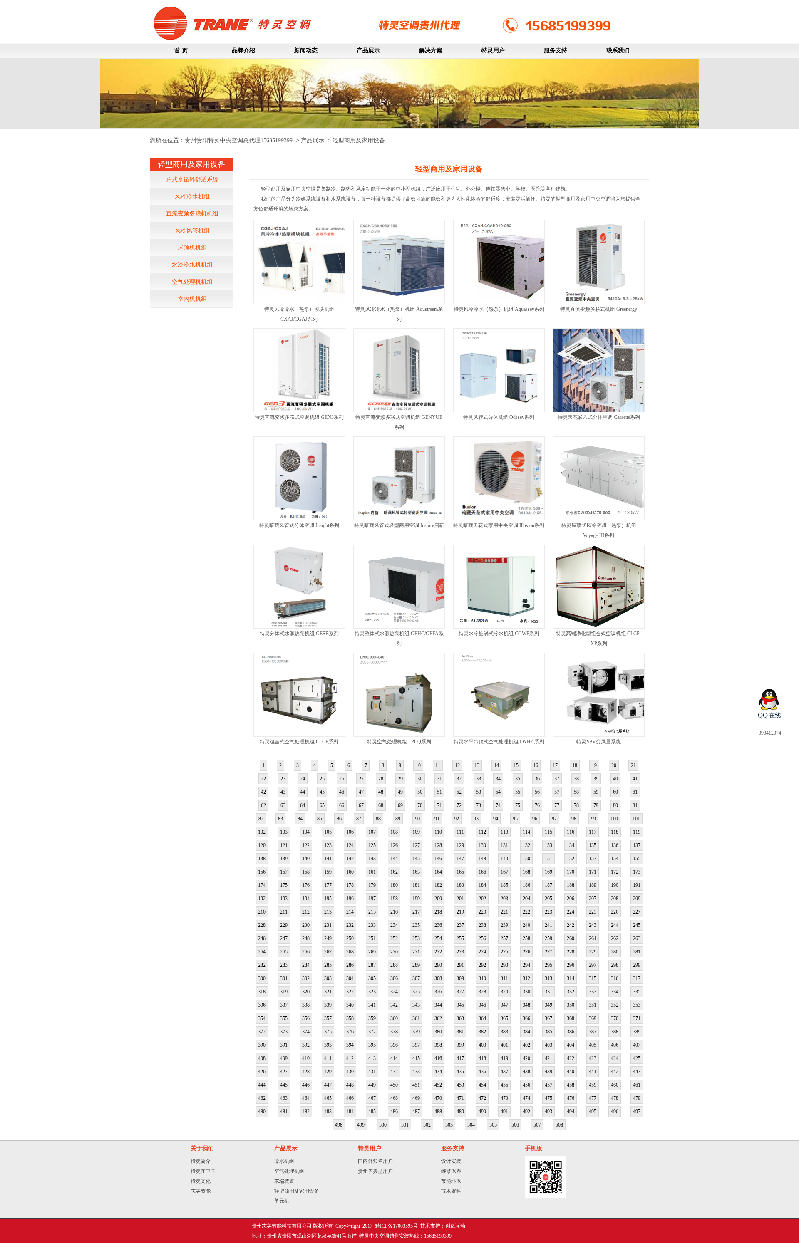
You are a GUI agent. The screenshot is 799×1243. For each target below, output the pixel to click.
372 (262, 1032)
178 (350, 885)
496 (614, 1111)
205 (548, 898)
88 (378, 819)
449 (372, 1085)
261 (592, 938)
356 (306, 1018)
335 (636, 992)
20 (613, 765)
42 (263, 792)
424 (614, 1058)
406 (614, 1045)
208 (614, 898)
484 (350, 1111)
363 (460, 1018)
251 (372, 938)
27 (361, 779)
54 (498, 792)
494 (570, 1111)
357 (328, 1018)
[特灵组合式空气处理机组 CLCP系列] (300, 735)
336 (262, 1005)
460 (614, 1085)
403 (548, 1045)
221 (504, 912)
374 (306, 1032)
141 (328, 859)
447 (328, 1085)
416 (438, 1058)
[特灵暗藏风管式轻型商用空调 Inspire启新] (400, 518)
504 (471, 1125)
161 (372, 872)
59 (595, 792)
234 (394, 925)
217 (416, 912)
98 (573, 819)
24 (302, 779)
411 (328, 1058)
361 (416, 1018)
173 (636, 872)
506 (515, 1125)
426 (262, 1072)
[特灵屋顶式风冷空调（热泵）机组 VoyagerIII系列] (612, 518)
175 (284, 885)
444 (262, 1085)
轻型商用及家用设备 (359, 140)
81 (635, 805)
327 (460, 992)
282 (262, 965)
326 (438, 992)
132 (526, 845)
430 (350, 1072)
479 (636, 1098)
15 (516, 765)
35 (517, 779)
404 (570, 1045)
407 (636, 1045)
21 (633, 765)
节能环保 (451, 1181)
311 (504, 978)
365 (504, 1018)
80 (615, 805)
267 (328, 952)
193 (284, 898)
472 (482, 1098)
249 (328, 938)
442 (614, 1072)
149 (504, 859)
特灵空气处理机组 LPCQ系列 (399, 742)
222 (526, 912)
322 (350, 992)
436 (482, 1072)
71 (439, 805)
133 (548, 845)
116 (570, 832)
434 (438, 1072)
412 (350, 1058)
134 (570, 845)
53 (478, 792)
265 (284, 952)
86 (339, 819)
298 (614, 965)
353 (636, 1005)
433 (416, 1072)
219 (460, 912)
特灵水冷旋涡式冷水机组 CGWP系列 (499, 633)
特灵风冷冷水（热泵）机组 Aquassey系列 (499, 309)
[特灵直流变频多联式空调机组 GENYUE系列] (399, 410)
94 (495, 819)
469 (416, 1098)
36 (537, 779)
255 (460, 938)
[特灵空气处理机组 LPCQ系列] (399, 735)
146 (438, 859)
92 (456, 819)
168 (526, 872)
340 (350, 1005)
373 (284, 1032)
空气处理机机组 (192, 282)
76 (537, 805)
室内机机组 (192, 299)
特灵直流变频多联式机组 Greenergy (598, 309)
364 (482, 1018)
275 (504, 952)
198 (394, 898)
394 (350, 1045)
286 (350, 965)
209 (636, 898)
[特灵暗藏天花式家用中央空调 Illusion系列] (510, 518)
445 (284, 1085)
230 (306, 925)
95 (515, 819)
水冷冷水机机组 (192, 265)
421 (548, 1058)
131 (504, 845)
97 (554, 819)
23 (282, 779)
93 (476, 819)
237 (460, 925)
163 (416, 872)
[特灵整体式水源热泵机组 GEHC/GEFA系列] (413, 626)
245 (636, 925)
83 (280, 819)
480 (262, 1111)
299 (636, 965)
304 (350, 978)
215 (372, 912)
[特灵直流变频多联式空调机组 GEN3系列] (299, 410)
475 (548, 1098)
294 (526, 965)
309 (460, 978)
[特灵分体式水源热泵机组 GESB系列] (299, 626)
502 (427, 1125)
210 (262, 912)
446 (306, 1085)
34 (498, 779)
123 (328, 845)
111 (460, 832)
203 (504, 898)
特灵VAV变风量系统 (598, 742)
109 (416, 832)
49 (400, 792)
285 (328, 965)
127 (416, 845)
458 (570, 1085)
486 (394, 1111)
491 (504, 1111)
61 (635, 792)
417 (460, 1058)
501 (405, 1125)
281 (636, 952)
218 (438, 912)
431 (372, 1072)
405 (592, 1045)
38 (576, 779)
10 (418, 765)
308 (438, 978)
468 (394, 1098)
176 (306, 885)
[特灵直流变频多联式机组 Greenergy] (601, 302)
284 (306, 965)
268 (350, 952)
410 (306, 1058)
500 (383, 1125)
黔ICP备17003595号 (396, 1226)
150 (526, 859)
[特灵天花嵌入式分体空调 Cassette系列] (610, 410)
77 (556, 805)
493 (548, 1111)
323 (372, 992)
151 (548, 859)
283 (284, 965)
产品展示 (312, 140)
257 (504, 938)
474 (526, 1098)
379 (416, 1032)
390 (262, 1045)
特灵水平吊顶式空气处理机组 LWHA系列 (499, 742)
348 (526, 1005)
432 (394, 1072)
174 (262, 885)
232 (350, 925)
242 (570, 925)
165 (460, 872)
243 (592, 925)
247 (284, 938)
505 (493, 1125)
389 (636, 1032)
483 (328, 1111)
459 (592, 1085)
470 (438, 1098)
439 (548, 1072)
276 (526, 952)
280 (614, 952)
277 (548, 952)
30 (419, 779)
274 (482, 952)
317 (636, 978)
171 (592, 872)
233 (372, 925)
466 (350, 1098)
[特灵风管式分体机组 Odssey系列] (498, 410)
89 (397, 819)
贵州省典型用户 (375, 1171)
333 (592, 992)
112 (482, 832)
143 (372, 859)
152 (570, 859)
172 (614, 872)
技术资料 (451, 1191)
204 (526, 898)
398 (438, 1045)
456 (526, 1085)
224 (570, 912)
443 (636, 1072)
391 (284, 1045)
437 (504, 1072)
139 (284, 859)
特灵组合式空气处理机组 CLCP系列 (299, 742)
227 (636, 912)
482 (306, 1111)
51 (439, 792)
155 (636, 859)
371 (636, 1018)
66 (341, 805)
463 (284, 1098)
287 (372, 965)
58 (576, 792)
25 (322, 779)
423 (592, 1058)
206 (570, 898)
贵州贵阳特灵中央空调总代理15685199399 (239, 140)
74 (498, 805)
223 (548, 912)
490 (482, 1111)
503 (449, 1125)
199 (416, 898)
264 (262, 952)
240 (526, 925)
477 (592, 1098)
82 (260, 819)
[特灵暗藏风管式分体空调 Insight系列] (305, 518)
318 (262, 992)
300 (262, 978)
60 (615, 792)
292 (482, 965)
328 (482, 992)
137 (636, 845)
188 (570, 885)
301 (284, 978)
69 (400, 805)
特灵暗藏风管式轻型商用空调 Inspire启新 (399, 525)
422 (570, 1058)
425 (636, 1058)
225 (592, 912)
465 (328, 1098)
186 (526, 885)
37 (556, 779)
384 (526, 1032)
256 (482, 938)
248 (306, 938)
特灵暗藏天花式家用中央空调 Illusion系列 (498, 525)
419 (504, 1058)
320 (306, 992)
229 (284, 925)
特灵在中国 (203, 1171)
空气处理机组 (289, 1171)
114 (526, 832)
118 (614, 832)
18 (574, 765)
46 (341, 792)
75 (517, 805)
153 (592, 859)
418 (482, 1058)
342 (394, 1005)
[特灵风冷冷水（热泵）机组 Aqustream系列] (409, 302)
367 (548, 1018)
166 (482, 872)
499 (361, 1125)
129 (460, 845)
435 (460, 1072)
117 (592, 832)
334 (614, 992)
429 (328, 1072)
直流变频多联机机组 (192, 213)
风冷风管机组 (192, 231)
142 (350, 859)
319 (284, 992)
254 (438, 938)
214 (350, 912)
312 (526, 978)
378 (394, 1032)
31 (439, 779)
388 (614, 1032)
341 (372, 1005)
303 (328, 978)
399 (460, 1045)
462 (262, 1098)
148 (482, 859)
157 (284, 872)
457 (548, 1085)
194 (306, 898)
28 (380, 779)
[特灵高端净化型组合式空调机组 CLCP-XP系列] (600, 626)
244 (614, 925)
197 (372, 898)
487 (416, 1111)
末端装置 (284, 1181)
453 (460, 1085)
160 (350, 872)
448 (350, 1085)
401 (504, 1045)
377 (372, 1032)
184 (482, 885)
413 (372, 1058)
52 (459, 792)
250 (350, 938)
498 (338, 1125)
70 (419, 805)
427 (284, 1072)
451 (416, 1085)
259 (548, 938)
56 (537, 792)
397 (416, 1045)
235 (416, 925)
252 (394, 938)
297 (592, 965)
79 (595, 805)
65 (322, 805)
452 (438, 1085)
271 (416, 952)
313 (548, 978)
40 (615, 779)
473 (504, 1098)
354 (262, 1018)
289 (416, 965)
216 (394, 912)
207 (592, 898)
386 (570, 1032)
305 (372, 978)
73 (478, 805)
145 (416, 859)
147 (460, 859)
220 (482, 912)
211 (284, 912)
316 (614, 978)
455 (504, 1085)
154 (614, 859)
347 (504, 1005)
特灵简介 (201, 1161)
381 (460, 1032)
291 (460, 965)
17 (555, 765)
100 (614, 819)
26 (341, 779)
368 (570, 1018)
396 (394, 1045)
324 (394, 992)
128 (438, 845)
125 (372, 845)
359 (372, 1018)
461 (636, 1085)
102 (262, 832)
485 (372, 1111)
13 (476, 765)
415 (416, 1058)
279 (592, 952)
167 (504, 872)
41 (635, 779)
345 (460, 1005)
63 (282, 805)
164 (438, 872)
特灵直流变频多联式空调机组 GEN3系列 (299, 417)
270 (394, 952)
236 (438, 925)
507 (537, 1125)
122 (306, 845)
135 (592, 845)
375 (328, 1032)
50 (419, 792)
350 (570, 1005)
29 (400, 779)
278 (570, 952)
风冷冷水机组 (192, 196)
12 (457, 765)
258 (526, 938)
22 (263, 779)
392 (306, 1045)
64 (302, 805)
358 (350, 1018)
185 (504, 885)
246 (262, 938)
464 (306, 1098)
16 (535, 765)
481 (284, 1111)
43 (282, 792)
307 (416, 978)
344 (438, 1005)
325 (416, 992)
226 (614, 912)
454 (482, 1085)
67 (361, 805)
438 (526, 1072)
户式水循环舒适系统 (192, 179)
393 (328, 1045)
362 (438, 1018)
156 (262, 872)
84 (300, 819)
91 (436, 819)
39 (595, 779)
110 (438, 832)
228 (262, 925)
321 (328, 992)
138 (262, 859)
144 (394, 859)
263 (636, 938)
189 (592, 885)
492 (526, 1111)
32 (459, 779)
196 (350, 898)
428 (306, 1072)
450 (394, 1085)
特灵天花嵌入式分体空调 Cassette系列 (599, 417)
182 (438, 885)
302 (306, 978)
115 (548, 832)
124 (350, 845)
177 (328, 885)
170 (570, 872)
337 (284, 1005)
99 (593, 819)
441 (592, 1072)
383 (504, 1032)
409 (284, 1058)
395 (372, 1045)
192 (262, 898)
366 (526, 1018)
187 (548, 885)
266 (306, 952)
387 (592, 1032)
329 (504, 992)
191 (636, 885)
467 (372, 1098)
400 (482, 1045)
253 (416, 938)
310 (482, 978)
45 (322, 792)
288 (394, 965)
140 (306, 859)
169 (548, 872)
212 (306, 912)
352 (614, 1005)
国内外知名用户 (375, 1161)
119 (636, 832)
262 (614, 938)
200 (438, 898)
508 (559, 1125)
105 (328, 832)
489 (460, 1111)
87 (358, 819)
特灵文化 (201, 1181)
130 (482, 845)
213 (328, 912)
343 (416, 1005)
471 (460, 1098)
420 (526, 1058)
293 (504, 965)
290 (438, 965)
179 (372, 885)
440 (570, 1072)
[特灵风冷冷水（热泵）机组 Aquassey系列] (514, 302)
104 (306, 832)
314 (570, 978)
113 (504, 832)
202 (482, 898)
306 (394, 978)
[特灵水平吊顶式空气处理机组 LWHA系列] (498, 735)
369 (592, 1018)
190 (614, 885)
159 (328, 872)
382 (482, 1032)
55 (517, 792)
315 (592, 978)
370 (614, 1018)
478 (614, 1098)
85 (319, 819)
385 (548, 1032)
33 (478, 779)
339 (328, 1005)
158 (306, 872)
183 (460, 885)
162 (394, 872)
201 (460, 898)
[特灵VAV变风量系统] (618, 735)
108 (394, 832)
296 (570, 965)
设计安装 (451, 1161)
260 (570, 938)
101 (636, 819)
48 (380, 792)
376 (350, 1032)
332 (570, 992)
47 (361, 792)
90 (417, 819)
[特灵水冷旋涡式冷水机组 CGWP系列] (508, 626)
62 (263, 805)
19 (594, 765)
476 (570, 1098)
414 (394, 1058)
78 (576, 805)
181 (416, 885)
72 (459, 805)
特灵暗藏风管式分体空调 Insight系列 (299, 525)
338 (306, 1005)
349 (548, 1005)
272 (438, 952)
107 (372, 832)
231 (328, 925)
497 (636, 1111)
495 (592, 1111)
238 (482, 925)
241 (548, 925)
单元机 (281, 1201)
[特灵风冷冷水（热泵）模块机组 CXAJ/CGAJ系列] (315, 302)
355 (284, 1018)
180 (394, 885)
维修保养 (451, 1171)
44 (302, 792)
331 (548, 992)
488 (438, 1111)
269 (372, 952)
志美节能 (201, 1191)
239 (504, 925)
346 (482, 1005)
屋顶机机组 (192, 248)
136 (614, 845)
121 (284, 845)
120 (262, 845)
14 (496, 765)
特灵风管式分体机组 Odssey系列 (498, 417)
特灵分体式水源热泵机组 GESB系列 (299, 633)
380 (438, 1032)
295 (548, 965)
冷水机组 (284, 1161)
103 (284, 832)
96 (534, 819)
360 (394, 1018)
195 (328, 898)
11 (437, 765)
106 (350, 832)
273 (460, 952)
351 (592, 1005)
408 (262, 1058)
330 (526, 992)
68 (380, 805)
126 (394, 845)
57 (556, 792)
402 (526, 1045)
